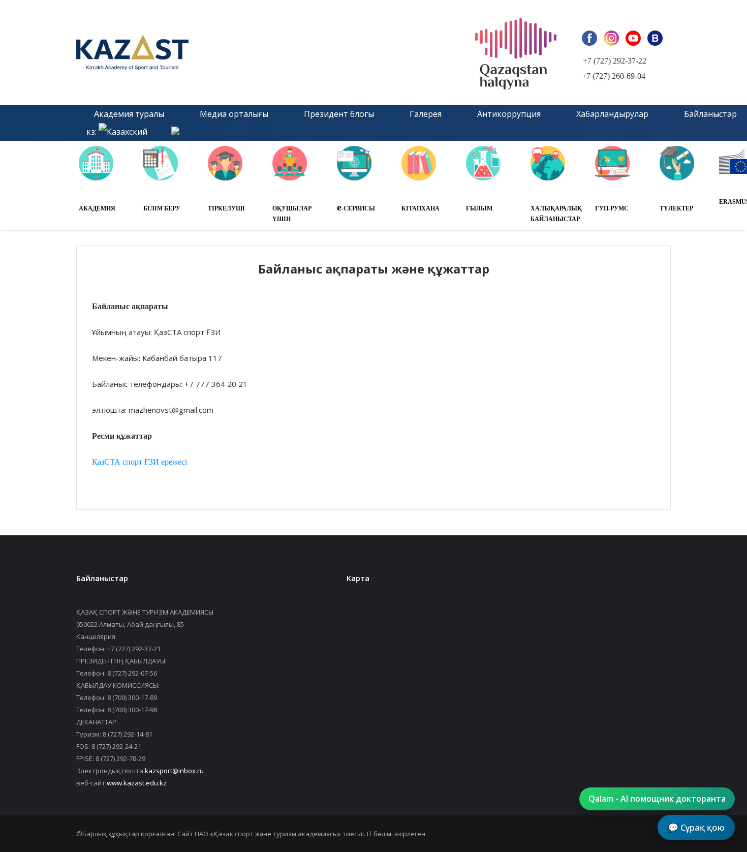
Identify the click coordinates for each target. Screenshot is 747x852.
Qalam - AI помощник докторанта (657, 798)
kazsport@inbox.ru (174, 770)
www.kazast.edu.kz (137, 782)
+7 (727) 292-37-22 (614, 60)
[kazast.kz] (190, 52)
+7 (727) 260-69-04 (613, 76)
